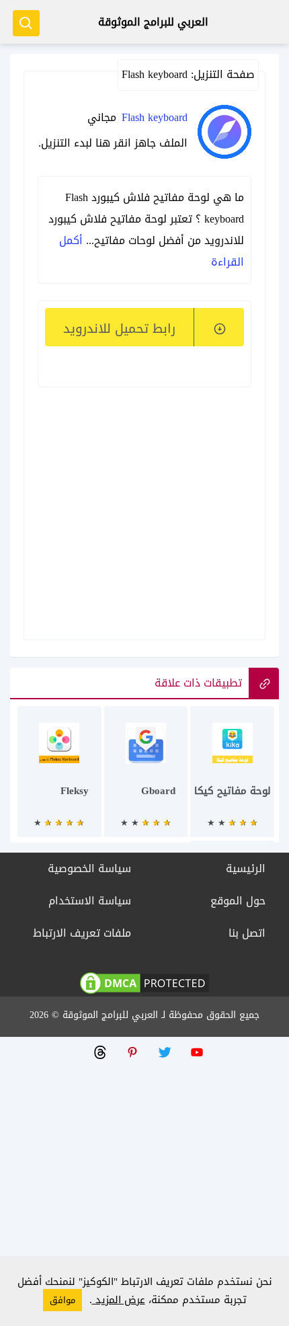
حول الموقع (237, 900)
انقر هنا (113, 142)
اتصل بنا (247, 933)
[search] (26, 23)
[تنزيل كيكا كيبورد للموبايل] (232, 778)
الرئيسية (245, 868)
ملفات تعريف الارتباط (82, 933)
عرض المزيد (118, 1299)
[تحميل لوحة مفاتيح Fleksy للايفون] (59, 778)
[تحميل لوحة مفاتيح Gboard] (146, 778)
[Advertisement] (144, 495)
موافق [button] (62, 1300)
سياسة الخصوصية (89, 868)
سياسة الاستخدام (89, 900)
